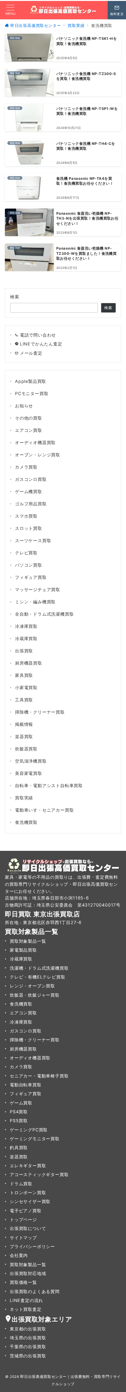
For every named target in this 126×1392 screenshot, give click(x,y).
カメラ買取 (26, 467)
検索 (15, 296)
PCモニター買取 (31, 393)
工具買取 (24, 699)
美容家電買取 (28, 773)
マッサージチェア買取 (37, 589)
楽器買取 (24, 736)
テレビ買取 (26, 552)
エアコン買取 (28, 430)
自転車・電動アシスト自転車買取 (49, 785)
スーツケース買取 (33, 540)
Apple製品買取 (30, 381)
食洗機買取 (26, 822)
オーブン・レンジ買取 (37, 454)
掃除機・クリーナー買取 (40, 712)
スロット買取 (28, 528)
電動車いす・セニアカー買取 (44, 810)
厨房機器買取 (28, 663)
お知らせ (24, 405)
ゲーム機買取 (28, 491)
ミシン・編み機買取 (35, 601)
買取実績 (24, 797)
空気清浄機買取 (31, 761)
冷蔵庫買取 (26, 638)
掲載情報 (24, 724)
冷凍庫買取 (26, 626)
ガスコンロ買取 (31, 479)
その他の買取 (28, 418)
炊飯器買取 (26, 748)
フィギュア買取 (31, 577)
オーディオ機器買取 (35, 442)
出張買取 (24, 650)
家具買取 (24, 675)
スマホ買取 (26, 516)
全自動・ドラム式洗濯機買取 (44, 614)
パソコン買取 (28, 565)
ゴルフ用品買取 (31, 503)
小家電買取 (26, 687)
